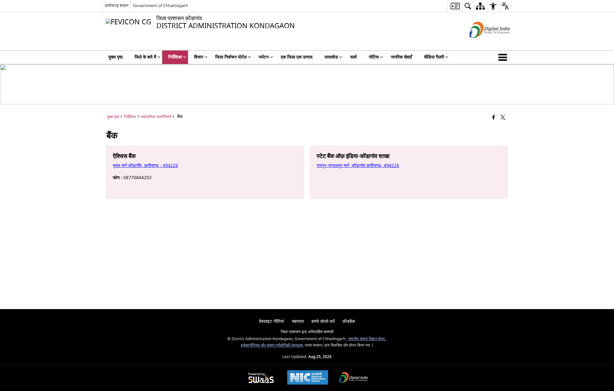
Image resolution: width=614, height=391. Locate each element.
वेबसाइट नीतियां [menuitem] (271, 321)
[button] (504, 57)
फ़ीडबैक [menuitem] (348, 321)
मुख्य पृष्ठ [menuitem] (115, 57)
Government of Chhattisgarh (160, 6)
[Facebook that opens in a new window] (494, 118)
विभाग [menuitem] (198, 57)
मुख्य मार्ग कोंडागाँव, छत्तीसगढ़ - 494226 (145, 165)
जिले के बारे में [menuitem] (145, 57)
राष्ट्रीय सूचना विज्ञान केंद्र (367, 339)
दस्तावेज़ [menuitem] (331, 57)
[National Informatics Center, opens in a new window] (307, 378)
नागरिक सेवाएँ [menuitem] (401, 57)
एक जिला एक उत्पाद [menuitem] (296, 57)
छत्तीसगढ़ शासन (116, 6)
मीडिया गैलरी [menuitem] (434, 57)
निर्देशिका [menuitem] (175, 57)
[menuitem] (454, 6)
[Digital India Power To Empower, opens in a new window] (353, 378)
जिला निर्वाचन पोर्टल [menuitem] (231, 57)
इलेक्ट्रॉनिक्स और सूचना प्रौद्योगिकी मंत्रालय (272, 345)
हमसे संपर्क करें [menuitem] (323, 321)
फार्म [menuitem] (353, 57)
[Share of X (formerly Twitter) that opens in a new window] (503, 118)
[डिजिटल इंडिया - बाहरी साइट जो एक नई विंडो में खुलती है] (482, 43)
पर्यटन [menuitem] (264, 57)
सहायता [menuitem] (298, 321)
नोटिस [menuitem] (374, 57)
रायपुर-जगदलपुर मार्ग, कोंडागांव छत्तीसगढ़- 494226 (358, 165)
